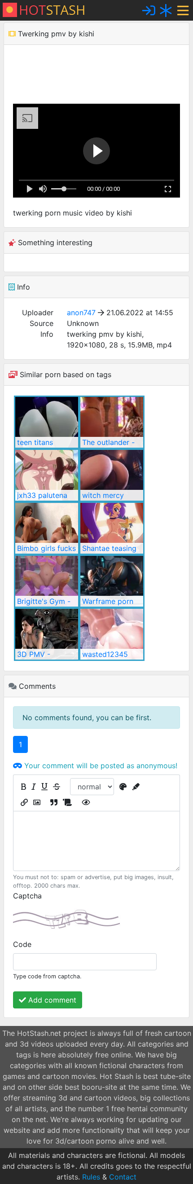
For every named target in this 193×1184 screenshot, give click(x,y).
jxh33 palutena (42, 495)
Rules (91, 1176)
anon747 (81, 312)
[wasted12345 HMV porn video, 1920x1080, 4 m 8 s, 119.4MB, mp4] (111, 634)
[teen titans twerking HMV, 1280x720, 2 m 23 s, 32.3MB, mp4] (46, 422)
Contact (122, 1176)
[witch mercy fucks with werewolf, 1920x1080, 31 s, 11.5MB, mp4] (111, 475)
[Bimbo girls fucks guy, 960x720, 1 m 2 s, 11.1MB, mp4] (46, 528)
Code (22, 944)
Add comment (51, 999)
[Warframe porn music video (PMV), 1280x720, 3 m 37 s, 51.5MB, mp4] (111, 581)
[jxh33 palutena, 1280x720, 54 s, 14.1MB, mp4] (46, 475)
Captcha (27, 895)
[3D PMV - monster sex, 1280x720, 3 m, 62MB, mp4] (46, 634)
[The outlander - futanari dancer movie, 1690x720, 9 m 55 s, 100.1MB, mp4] (111, 422)
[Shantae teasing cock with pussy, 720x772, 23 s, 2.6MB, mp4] (111, 528)
